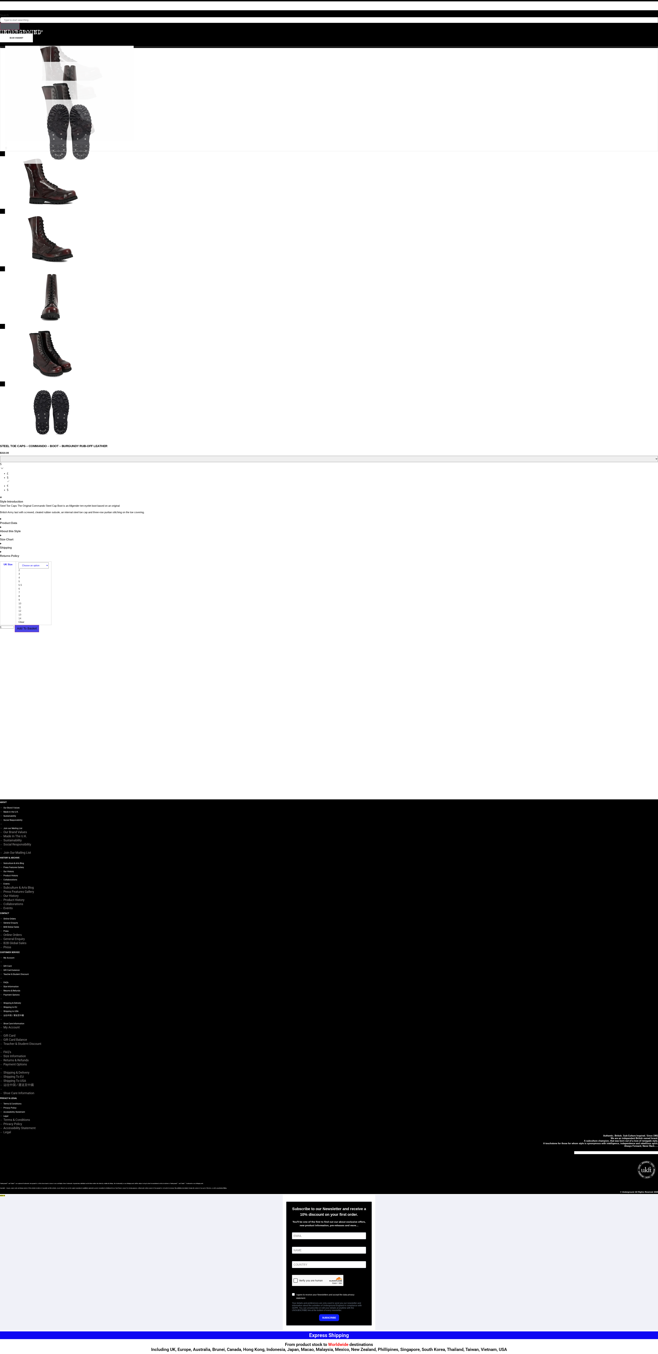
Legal (5, 1116)
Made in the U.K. (11, 812)
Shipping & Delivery (12, 1003)
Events (6, 884)
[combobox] (329, 20)
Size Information (11, 986)
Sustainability (9, 816)
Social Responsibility (12, 820)
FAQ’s (5, 982)
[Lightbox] (329, 153)
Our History (8, 871)
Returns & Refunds (11, 991)
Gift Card (7, 966)
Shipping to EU (10, 1007)
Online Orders (9, 919)
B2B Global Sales (11, 927)
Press (6, 931)
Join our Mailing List (12, 828)
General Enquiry (10, 923)
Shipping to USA (11, 1011)
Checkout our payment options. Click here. (329, 3)
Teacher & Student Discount (16, 974)
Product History (10, 875)
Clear (21, 622)
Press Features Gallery (13, 867)
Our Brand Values (11, 808)
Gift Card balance (11, 970)
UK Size (8, 564)
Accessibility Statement (14, 1112)
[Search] (10, 26)
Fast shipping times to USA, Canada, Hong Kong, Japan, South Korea (329, 9)
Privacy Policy (9, 1108)
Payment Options (11, 995)
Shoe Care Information (13, 1023)
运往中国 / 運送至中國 (13, 1015)
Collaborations (10, 880)
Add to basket (27, 628)
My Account (8, 958)
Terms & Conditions (12, 1104)
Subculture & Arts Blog (13, 863)
